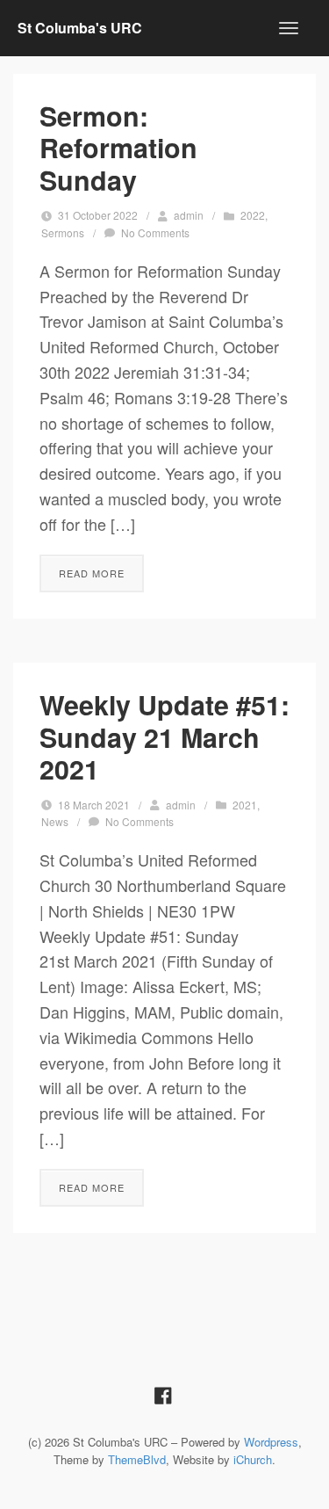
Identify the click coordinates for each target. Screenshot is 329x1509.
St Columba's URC (80, 28)
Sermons (62, 232)
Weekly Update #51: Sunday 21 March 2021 (164, 736)
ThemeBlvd (137, 1459)
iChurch (252, 1459)
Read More (92, 573)
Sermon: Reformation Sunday (118, 148)
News (54, 821)
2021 (244, 804)
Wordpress (271, 1441)
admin (189, 214)
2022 (252, 214)
